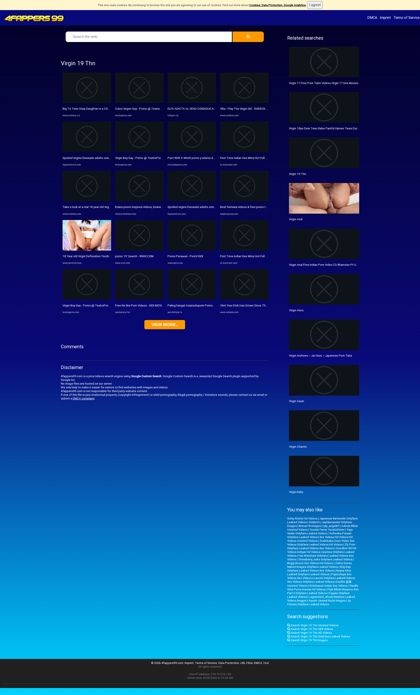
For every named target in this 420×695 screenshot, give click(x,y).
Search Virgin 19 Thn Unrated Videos (314, 625)
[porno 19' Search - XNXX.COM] (139, 250)
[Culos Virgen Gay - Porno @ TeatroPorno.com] (139, 102)
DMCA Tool (261, 663)
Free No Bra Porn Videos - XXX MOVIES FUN (143, 305)
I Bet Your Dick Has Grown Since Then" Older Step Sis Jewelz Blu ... (263, 305)
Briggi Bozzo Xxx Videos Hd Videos (310, 563)
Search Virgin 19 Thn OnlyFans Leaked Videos (320, 636)
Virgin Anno (296, 310)
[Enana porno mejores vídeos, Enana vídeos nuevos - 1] (139, 200)
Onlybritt (314, 522)
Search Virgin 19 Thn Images (309, 640)
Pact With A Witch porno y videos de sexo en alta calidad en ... (208, 158)
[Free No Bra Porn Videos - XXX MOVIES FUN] (139, 299)
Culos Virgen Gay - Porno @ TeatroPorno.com (144, 109)
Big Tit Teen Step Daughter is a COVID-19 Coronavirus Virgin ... (103, 109)
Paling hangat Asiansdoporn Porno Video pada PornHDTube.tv (208, 305)
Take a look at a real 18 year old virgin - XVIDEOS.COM (97, 207)
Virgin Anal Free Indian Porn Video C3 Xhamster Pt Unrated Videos (331, 265)
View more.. (164, 324)
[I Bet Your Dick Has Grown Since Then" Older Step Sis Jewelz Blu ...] (244, 299)
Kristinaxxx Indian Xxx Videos (328, 586)
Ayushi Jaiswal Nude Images (327, 600)
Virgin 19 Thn (297, 174)
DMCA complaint (83, 398)
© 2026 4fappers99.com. (168, 663)
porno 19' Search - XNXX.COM (134, 256)
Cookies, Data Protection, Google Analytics (277, 5)
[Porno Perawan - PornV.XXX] (192, 250)
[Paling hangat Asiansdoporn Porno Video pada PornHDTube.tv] (192, 299)
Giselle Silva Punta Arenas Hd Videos (322, 587)
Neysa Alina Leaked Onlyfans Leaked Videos (319, 572)
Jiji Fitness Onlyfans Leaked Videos (319, 602)
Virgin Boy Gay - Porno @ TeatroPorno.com (90, 305)
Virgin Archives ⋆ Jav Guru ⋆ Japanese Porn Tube (320, 355)
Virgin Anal (296, 219)
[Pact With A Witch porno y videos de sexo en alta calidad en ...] (192, 151)
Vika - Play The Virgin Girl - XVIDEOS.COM (246, 109)
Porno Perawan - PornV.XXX (185, 256)
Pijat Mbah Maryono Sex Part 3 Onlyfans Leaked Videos (323, 591)
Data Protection (228, 663)
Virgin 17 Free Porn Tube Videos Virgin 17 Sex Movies (323, 83)
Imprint (385, 17)
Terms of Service (407, 17)
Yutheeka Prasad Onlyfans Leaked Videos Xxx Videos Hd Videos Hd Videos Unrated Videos (320, 537)
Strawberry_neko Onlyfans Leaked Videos (325, 559)
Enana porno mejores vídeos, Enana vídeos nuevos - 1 (149, 207)
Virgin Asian (296, 401)
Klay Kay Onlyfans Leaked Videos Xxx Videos (319, 568)
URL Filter (246, 663)
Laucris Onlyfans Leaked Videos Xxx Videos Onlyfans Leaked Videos (321, 580)
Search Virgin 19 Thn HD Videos (311, 633)
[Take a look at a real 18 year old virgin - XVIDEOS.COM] (87, 200)
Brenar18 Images (310, 526)
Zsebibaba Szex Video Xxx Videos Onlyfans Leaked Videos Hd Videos (321, 542)
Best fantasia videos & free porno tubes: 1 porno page (255, 207)
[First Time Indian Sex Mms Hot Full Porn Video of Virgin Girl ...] (244, 151)
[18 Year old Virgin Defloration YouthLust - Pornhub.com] (87, 250)
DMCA (372, 17)
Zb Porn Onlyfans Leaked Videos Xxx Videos (321, 546)
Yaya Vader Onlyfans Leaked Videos (320, 531)
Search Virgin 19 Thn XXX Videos (311, 629)
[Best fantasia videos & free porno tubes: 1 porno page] (244, 200)
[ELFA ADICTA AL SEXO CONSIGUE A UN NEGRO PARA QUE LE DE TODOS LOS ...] (192, 102)
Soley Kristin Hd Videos (302, 518)
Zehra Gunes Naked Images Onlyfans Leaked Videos (319, 565)
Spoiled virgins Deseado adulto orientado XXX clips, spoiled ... (103, 158)
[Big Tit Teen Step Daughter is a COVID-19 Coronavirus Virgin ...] (87, 102)
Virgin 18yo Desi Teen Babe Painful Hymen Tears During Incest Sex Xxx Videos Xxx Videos (347, 128)
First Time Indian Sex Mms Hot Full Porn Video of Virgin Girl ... (259, 158)
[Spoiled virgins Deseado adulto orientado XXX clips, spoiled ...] (87, 151)
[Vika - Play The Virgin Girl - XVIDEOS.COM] (244, 102)
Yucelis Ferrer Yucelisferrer (327, 529)
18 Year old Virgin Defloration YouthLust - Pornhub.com (98, 256)
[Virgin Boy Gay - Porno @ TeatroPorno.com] (87, 299)
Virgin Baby (296, 492)
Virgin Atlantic (298, 447)
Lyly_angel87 (331, 526)
